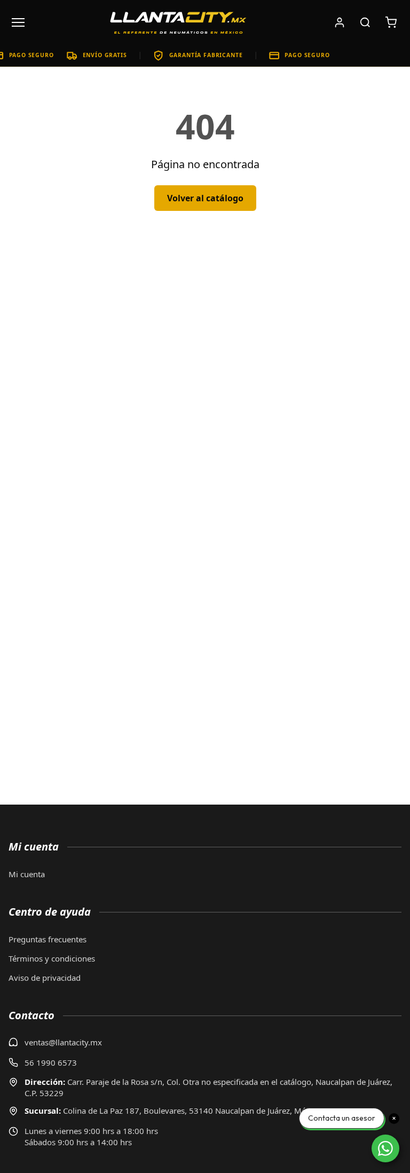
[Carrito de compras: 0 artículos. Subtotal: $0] (390, 22)
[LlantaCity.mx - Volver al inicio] (178, 22)
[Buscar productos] (365, 22)
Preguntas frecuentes (47, 939)
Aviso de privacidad (45, 977)
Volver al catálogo (205, 198)
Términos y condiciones (52, 958)
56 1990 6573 (51, 1062)
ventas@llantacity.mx (63, 1042)
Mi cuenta (27, 874)
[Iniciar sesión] (339, 22)
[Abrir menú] (18, 22)
